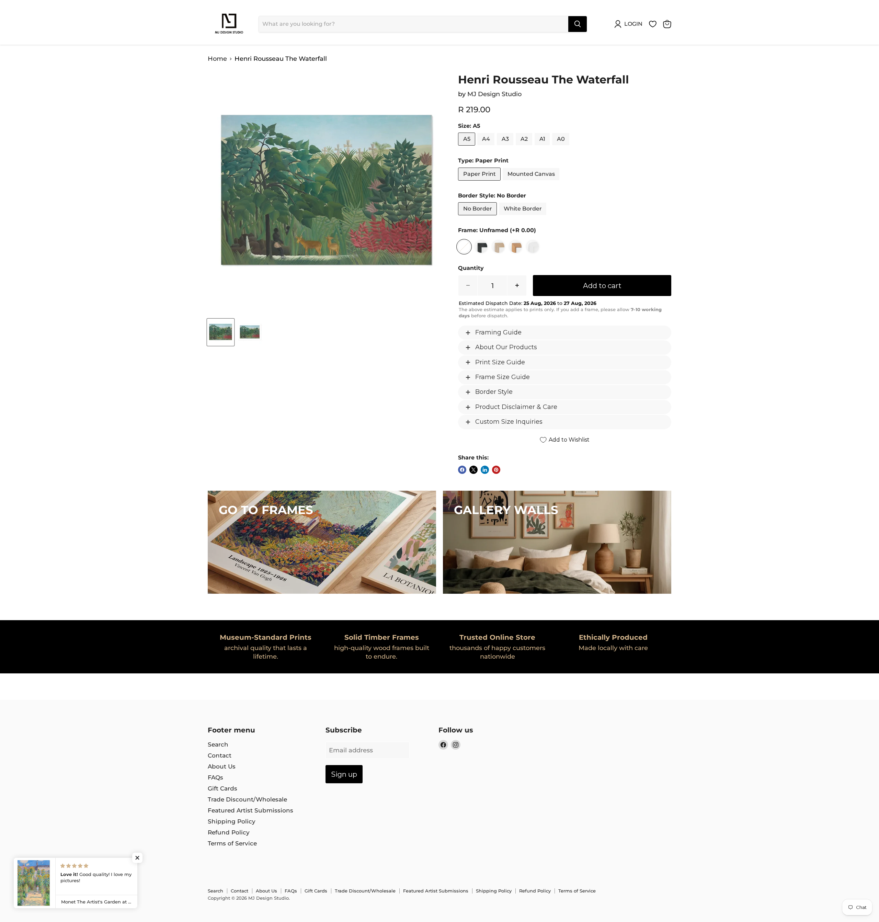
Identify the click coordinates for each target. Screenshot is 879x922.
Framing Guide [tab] (498, 332)
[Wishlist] (652, 24)
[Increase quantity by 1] (517, 285)
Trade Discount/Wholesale (247, 799)
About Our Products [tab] (506, 347)
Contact (219, 755)
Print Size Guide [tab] (500, 362)
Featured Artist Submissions (250, 810)
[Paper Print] (480, 182)
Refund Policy (229, 832)
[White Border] (523, 216)
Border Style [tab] (494, 392)
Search (218, 744)
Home (217, 58)
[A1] (543, 147)
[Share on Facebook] (462, 470)
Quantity (471, 268)
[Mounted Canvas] (531, 182)
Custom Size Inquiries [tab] (509, 421)
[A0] (561, 147)
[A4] (486, 147)
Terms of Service (232, 843)
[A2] (524, 147)
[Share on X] (473, 470)
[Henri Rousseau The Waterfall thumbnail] (220, 332)
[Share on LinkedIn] (485, 470)
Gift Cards (222, 788)
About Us (222, 766)
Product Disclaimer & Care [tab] (516, 407)
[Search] (577, 24)
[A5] (467, 147)
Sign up (344, 774)
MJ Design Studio (494, 94)
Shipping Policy (231, 821)
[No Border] (478, 216)
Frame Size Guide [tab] (502, 377)
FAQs (215, 777)
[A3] (505, 147)
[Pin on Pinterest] (496, 470)
